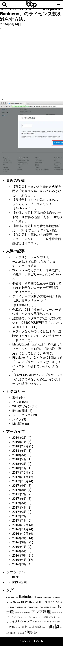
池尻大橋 (21, 633)
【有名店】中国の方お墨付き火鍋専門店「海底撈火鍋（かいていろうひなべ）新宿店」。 (36, 191)
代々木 (18, 627)
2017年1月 (19, 520)
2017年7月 (19, 494)
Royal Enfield (15, 607)
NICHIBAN (24, 602)
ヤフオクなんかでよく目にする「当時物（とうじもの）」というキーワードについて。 (36, 336)
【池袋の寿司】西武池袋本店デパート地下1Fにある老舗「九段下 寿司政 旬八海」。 (37, 217)
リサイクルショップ (19, 621)
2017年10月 (20, 481)
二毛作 (10, 627)
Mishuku (16, 602)
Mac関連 (18, 424)
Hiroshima (14, 597)
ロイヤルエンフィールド (42, 622)
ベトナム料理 (43, 617)
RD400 (41, 602)
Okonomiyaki (34, 602)
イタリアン (56, 613)
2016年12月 (20, 525)
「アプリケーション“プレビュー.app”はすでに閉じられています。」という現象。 (34, 261)
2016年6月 (19, 551)
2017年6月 (19, 498)
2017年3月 (19, 512)
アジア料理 (41, 612)
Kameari (9, 602)
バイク (16, 419)
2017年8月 (19, 490)
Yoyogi (54, 607)
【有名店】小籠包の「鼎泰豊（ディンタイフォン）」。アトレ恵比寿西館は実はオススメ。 (36, 239)
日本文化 (13, 633)
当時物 (52, 626)
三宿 (54, 622)
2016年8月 (19, 542)
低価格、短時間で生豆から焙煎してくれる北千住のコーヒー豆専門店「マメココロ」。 (36, 288)
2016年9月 (19, 538)
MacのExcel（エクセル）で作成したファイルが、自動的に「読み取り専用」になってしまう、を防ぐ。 (37, 349)
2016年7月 (19, 547)
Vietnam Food (38, 607)
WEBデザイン (21, 406)
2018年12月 (20, 446)
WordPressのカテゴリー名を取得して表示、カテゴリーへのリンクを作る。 (36, 274)
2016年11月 (20, 529)
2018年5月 (19, 455)
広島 (43, 627)
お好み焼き (19, 613)
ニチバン (27, 617)
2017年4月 (19, 507)
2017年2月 (19, 516)
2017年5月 (19, 503)
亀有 (58, 622)
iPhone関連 (20, 411)
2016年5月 (19, 555)
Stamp (30, 607)
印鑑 (29, 627)
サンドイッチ (19, 617)
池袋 (29, 632)
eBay (8, 597)
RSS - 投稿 (19, 582)
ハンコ (34, 617)
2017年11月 (20, 477)
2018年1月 (19, 468)
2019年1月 (19, 442)
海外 (15, 397)
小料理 (36, 627)
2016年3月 (19, 564)
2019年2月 (19, 437)
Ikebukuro (27, 596)
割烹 (24, 627)
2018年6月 (19, 450)
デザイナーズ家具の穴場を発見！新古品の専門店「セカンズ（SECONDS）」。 (36, 301)
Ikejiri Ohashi (42, 597)
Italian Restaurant (54, 597)
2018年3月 (19, 464)
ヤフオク (52, 617)
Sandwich (23, 607)
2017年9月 (19, 485)
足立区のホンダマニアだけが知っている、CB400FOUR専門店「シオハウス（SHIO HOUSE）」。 (37, 322)
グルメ (16, 402)
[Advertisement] (31, 63)
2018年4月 (19, 459)
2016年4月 (19, 560)
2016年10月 (20, 533)
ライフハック (21, 415)
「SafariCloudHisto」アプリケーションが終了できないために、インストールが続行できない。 (37, 379)
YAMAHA (47, 607)
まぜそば (27, 613)
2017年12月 (20, 472)
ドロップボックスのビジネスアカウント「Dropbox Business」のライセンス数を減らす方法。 (31, 11)
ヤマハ (58, 617)
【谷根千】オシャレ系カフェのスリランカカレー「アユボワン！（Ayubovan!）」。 (36, 204)
